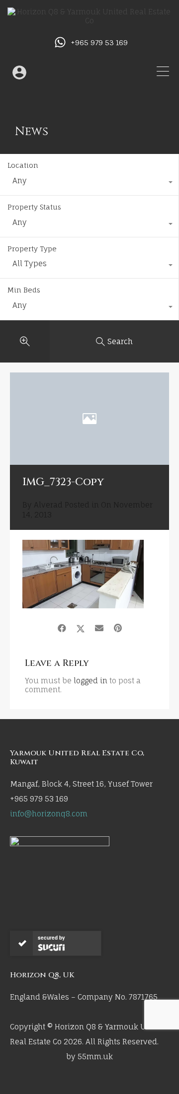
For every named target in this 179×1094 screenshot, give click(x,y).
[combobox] (89, 183)
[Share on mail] (99, 628)
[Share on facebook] (62, 628)
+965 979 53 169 (99, 43)
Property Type (32, 248)
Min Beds (23, 290)
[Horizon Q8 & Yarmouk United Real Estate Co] (89, 20)
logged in (90, 680)
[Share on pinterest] (118, 628)
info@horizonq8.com (49, 813)
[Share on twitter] (81, 628)
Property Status (34, 207)
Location (22, 165)
